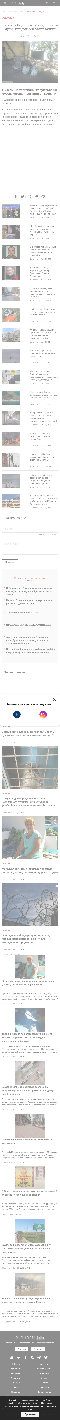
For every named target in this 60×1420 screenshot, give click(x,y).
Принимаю (30, 1414)
